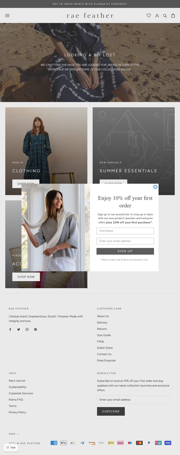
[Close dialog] (155, 187)
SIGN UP (125, 251)
